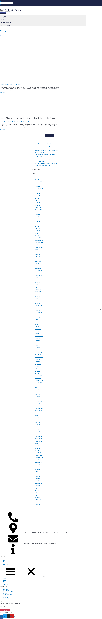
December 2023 (39, 240)
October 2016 (38, 338)
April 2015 (37, 373)
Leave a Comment (4, 84)
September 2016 (39, 340)
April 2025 (37, 205)
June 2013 (37, 420)
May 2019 (37, 303)
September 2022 (39, 275)
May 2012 (37, 448)
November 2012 (39, 436)
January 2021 (38, 291)
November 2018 (39, 308)
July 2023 (37, 252)
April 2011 (37, 469)
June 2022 (37, 280)
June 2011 (37, 467)
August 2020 (38, 296)
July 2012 (37, 445)
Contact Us (5, 564)
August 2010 (38, 488)
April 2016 (37, 347)
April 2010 (37, 497)
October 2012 (38, 438)
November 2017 (39, 312)
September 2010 (39, 485)
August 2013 (38, 415)
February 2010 (38, 502)
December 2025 (39, 186)
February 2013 (38, 429)
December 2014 (39, 380)
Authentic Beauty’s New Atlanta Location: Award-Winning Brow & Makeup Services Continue (44, 146)
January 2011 (38, 476)
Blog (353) (5, 589)
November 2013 (39, 408)
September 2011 (39, 464)
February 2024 (38, 235)
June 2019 (37, 301)
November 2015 (39, 357)
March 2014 (38, 399)
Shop (4, 563)
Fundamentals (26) (7, 594)
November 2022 (39, 270)
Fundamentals (15, 121)
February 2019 (38, 305)
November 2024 (39, 216)
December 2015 (39, 354)
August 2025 (38, 195)
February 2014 (38, 401)
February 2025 (38, 209)
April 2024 (37, 233)
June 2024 (37, 228)
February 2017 (38, 331)
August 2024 (38, 223)
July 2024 (37, 226)
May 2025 (37, 202)
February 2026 (38, 181)
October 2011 (38, 462)
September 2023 (39, 247)
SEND (5, 610)
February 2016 (38, 352)
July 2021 (37, 284)
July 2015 (37, 366)
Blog (11, 121)
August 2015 (38, 364)
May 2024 (37, 230)
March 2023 (38, 261)
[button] (51, 571)
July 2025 (37, 198)
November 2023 (39, 242)
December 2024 (39, 214)
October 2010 (38, 483)
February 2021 (38, 289)
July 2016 (37, 343)
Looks (11, 84)
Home (4, 559)
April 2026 (37, 179)
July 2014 (37, 389)
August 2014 (38, 387)
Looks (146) (5, 593)
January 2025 (38, 212)
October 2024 (38, 219)
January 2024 (38, 237)
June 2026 (37, 177)
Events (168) (6, 590)
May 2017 (37, 324)
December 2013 (39, 406)
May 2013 (37, 422)
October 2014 (38, 385)
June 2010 (37, 492)
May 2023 (37, 256)
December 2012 (39, 434)
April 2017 (37, 326)
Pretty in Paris (6, 81)
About (4, 560)
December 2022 (39, 268)
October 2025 (38, 191)
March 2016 (38, 350)
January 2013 (38, 431)
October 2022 (38, 273)
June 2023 (37, 254)
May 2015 (37, 371)
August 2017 (38, 319)
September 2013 (39, 413)
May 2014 (37, 394)
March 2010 (38, 499)
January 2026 (38, 184)
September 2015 (39, 361)
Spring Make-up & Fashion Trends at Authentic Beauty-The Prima (27, 118)
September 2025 (39, 193)
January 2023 (38, 266)
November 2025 (39, 188)
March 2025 (38, 207)
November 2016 (39, 336)
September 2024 (39, 221)
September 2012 (39, 441)
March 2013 (38, 427)
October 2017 (38, 315)
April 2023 (37, 259)
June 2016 (37, 345)
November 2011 (39, 460)
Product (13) (6, 597)
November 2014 (39, 382)
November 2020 (39, 294)
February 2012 (38, 455)
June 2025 (37, 200)
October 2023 (38, 245)
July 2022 (37, 277)
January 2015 (38, 378)
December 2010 (39, 478)
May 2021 (37, 287)
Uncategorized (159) (8, 591)
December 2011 (39, 457)
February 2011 (38, 473)
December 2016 (39, 333)
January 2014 (38, 403)
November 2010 (39, 480)
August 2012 (38, 443)
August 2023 (38, 249)
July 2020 (37, 298)
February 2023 (38, 263)
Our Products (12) (7, 598)
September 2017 (39, 317)
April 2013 (37, 424)
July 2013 (37, 417)
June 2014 (37, 392)
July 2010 (37, 490)
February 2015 (38, 375)
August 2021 (38, 282)
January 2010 (38, 504)
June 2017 (37, 322)
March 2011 (38, 471)
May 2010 (37, 495)
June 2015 (37, 368)
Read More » (3, 92)
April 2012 (37, 450)
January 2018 (38, 310)
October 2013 (38, 410)
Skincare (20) (6, 596)
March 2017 (38, 329)
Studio (4, 561)
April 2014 (37, 396)
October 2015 (38, 359)
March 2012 (38, 452)
